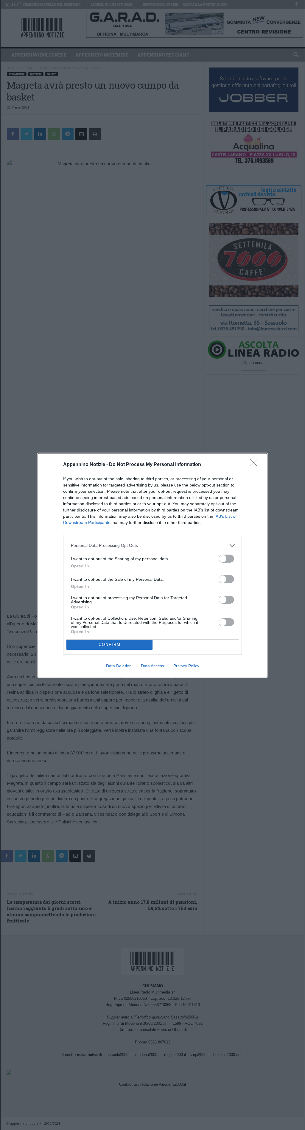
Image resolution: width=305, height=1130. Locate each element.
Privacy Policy (186, 665)
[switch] (226, 559)
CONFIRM (110, 644)
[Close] (255, 464)
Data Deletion (119, 665)
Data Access (152, 665)
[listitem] (152, 545)
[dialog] (152, 565)
